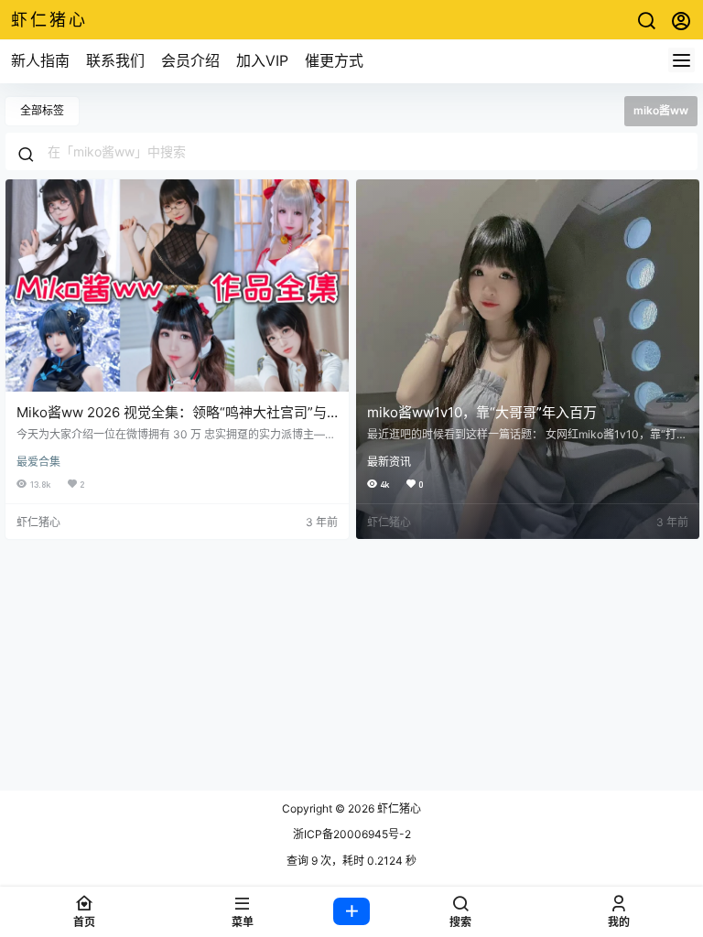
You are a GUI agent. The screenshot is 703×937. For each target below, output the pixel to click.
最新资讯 (389, 461)
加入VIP (262, 60)
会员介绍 (190, 60)
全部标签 (42, 110)
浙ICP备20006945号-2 (352, 834)
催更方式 (334, 60)
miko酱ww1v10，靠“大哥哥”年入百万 (482, 412)
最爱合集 (38, 461)
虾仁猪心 (397, 808)
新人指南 (40, 60)
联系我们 (115, 60)
